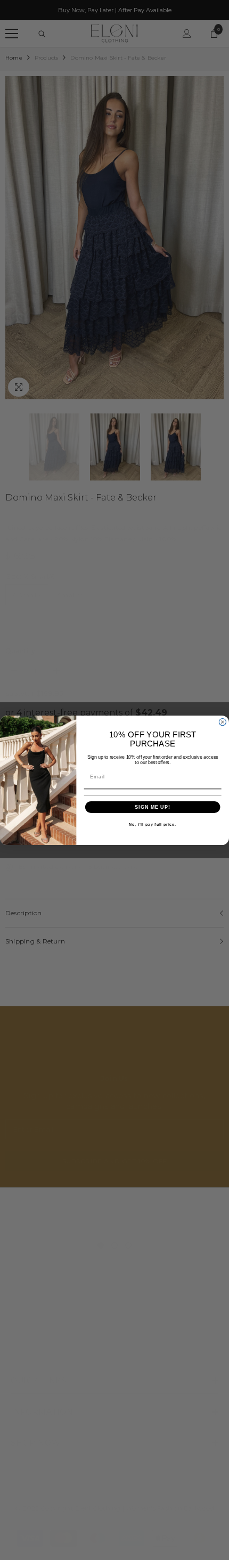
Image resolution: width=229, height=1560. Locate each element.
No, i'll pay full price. (152, 824)
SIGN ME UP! (152, 806)
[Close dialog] (222, 721)
